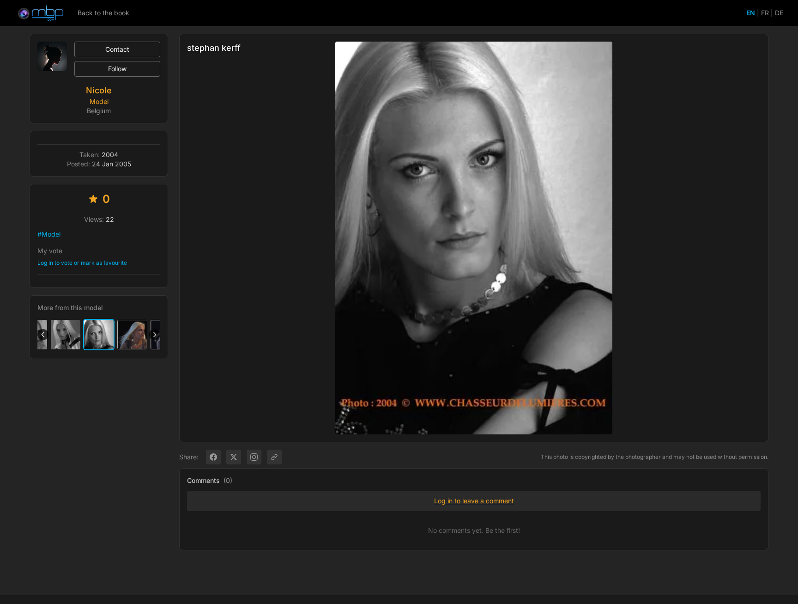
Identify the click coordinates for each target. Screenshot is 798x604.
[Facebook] (213, 457)
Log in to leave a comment (474, 501)
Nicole (99, 90)
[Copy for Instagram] (254, 457)
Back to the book (103, 13)
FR (765, 13)
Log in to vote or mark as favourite (82, 262)
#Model (48, 234)
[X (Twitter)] (233, 457)
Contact (117, 49)
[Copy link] (274, 457)
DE (779, 13)
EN (750, 13)
